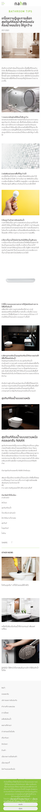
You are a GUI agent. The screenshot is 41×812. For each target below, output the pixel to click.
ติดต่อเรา (5, 744)
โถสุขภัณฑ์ (5, 528)
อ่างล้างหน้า (5, 497)
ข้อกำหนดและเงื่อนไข (8, 769)
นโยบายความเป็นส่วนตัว (9, 756)
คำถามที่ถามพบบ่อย (8, 706)
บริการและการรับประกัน (9, 700)
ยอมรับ (21, 804)
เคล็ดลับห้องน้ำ (6, 719)
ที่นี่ (3, 485)
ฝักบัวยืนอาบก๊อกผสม (9, 518)
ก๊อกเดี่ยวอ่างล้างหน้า (9, 513)
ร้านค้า (4, 750)
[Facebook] (12, 542)
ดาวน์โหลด (5, 712)
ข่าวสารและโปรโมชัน (8, 731)
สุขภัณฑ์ (4, 523)
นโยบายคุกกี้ (6, 762)
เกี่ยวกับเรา (5, 737)
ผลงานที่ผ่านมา (7, 725)
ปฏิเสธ (20, 808)
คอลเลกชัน (5, 694)
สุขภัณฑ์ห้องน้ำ (6, 508)
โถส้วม (4, 533)
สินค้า (3, 687)
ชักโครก (4, 503)
